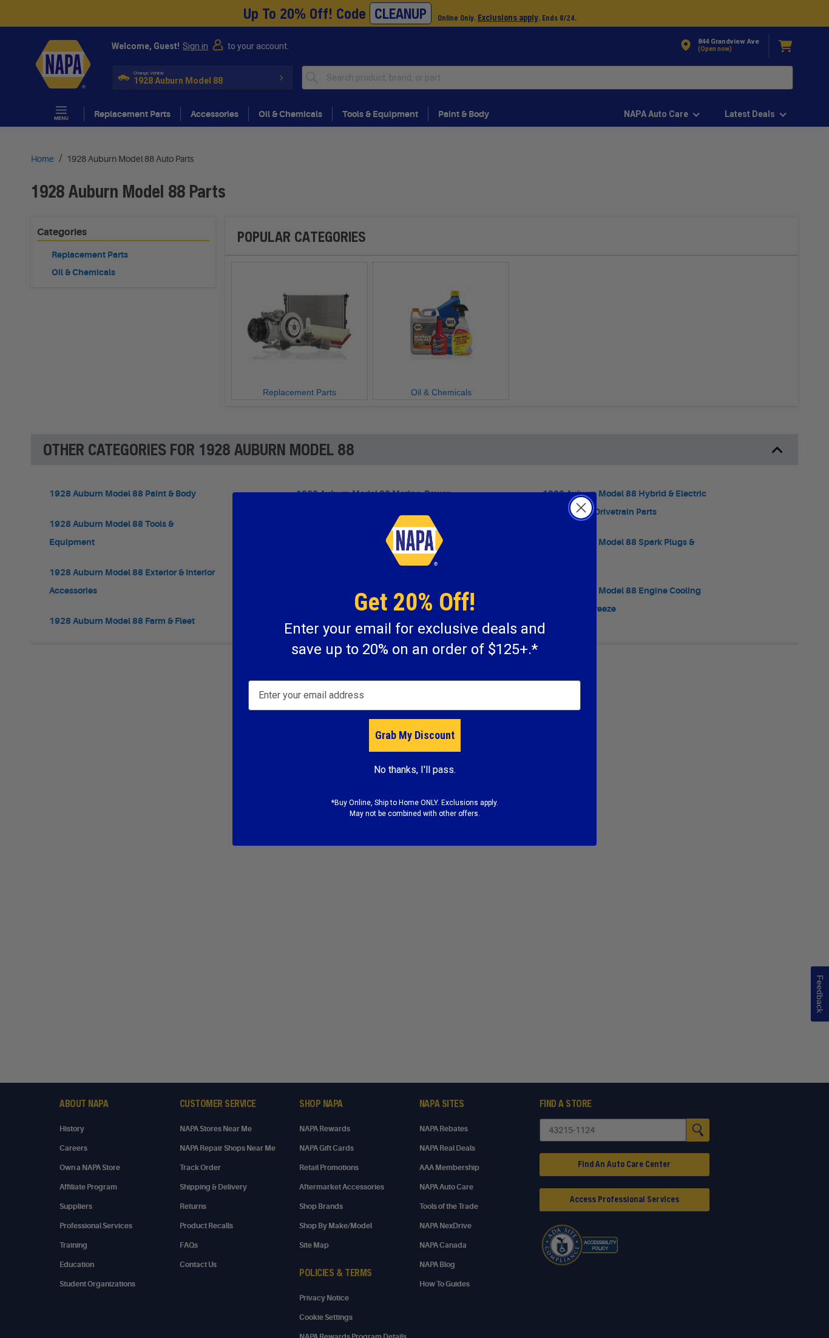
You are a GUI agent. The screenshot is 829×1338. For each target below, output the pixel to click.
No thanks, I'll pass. (415, 769)
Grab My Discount (415, 735)
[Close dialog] (581, 507)
